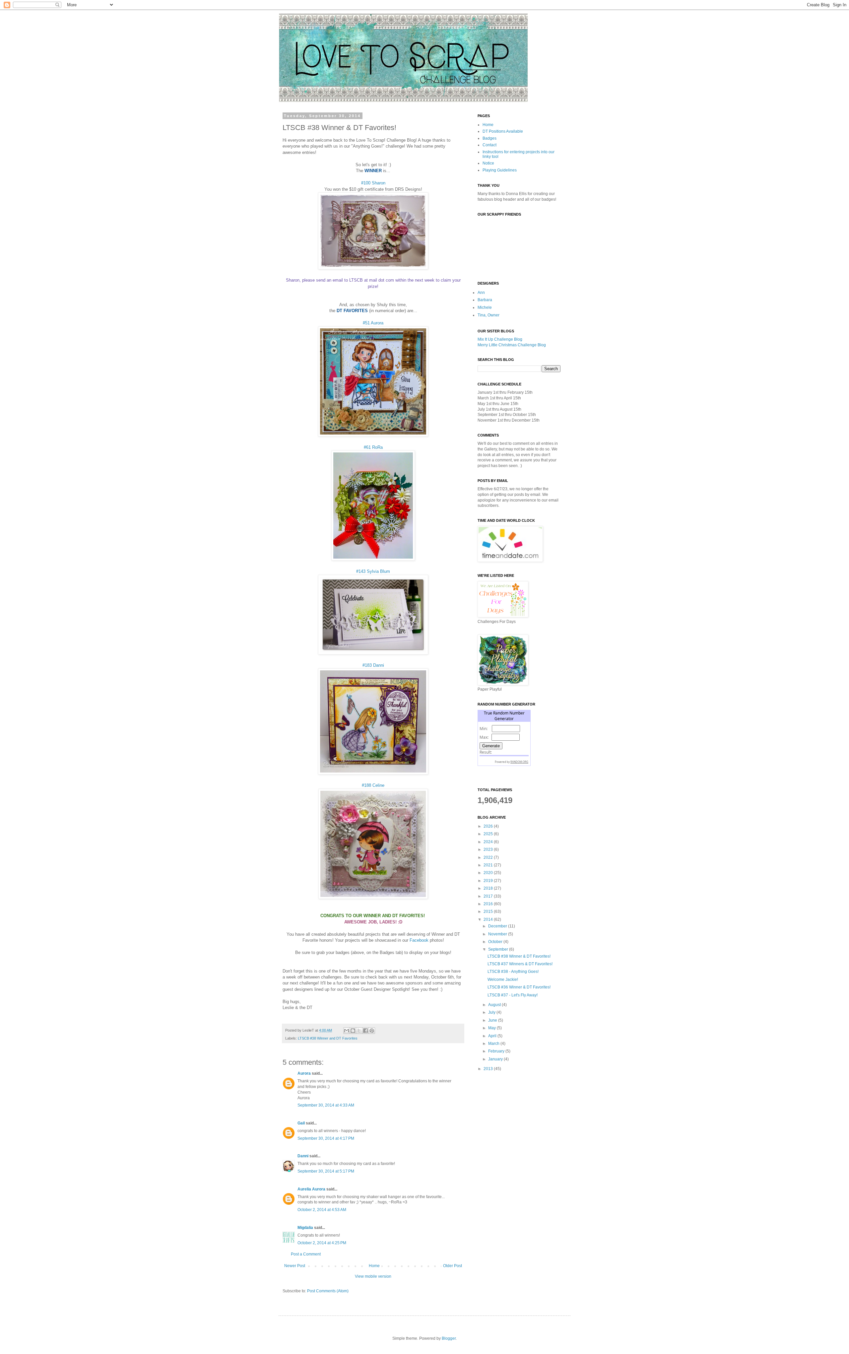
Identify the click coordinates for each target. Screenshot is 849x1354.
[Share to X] (359, 1030)
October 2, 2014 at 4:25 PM (321, 1243)
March (494, 1043)
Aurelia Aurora (311, 1189)
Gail (301, 1123)
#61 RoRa (373, 447)
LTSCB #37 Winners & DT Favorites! (520, 964)
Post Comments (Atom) (328, 1291)
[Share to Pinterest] (371, 1030)
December (498, 926)
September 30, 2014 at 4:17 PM (325, 1138)
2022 (489, 857)
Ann (481, 292)
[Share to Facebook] (365, 1030)
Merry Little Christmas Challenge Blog (512, 345)
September (498, 949)
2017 (489, 896)
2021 (489, 865)
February (496, 1051)
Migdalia (305, 1227)
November (498, 934)
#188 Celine (373, 785)
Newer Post (294, 1265)
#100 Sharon (373, 182)
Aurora (304, 1073)
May (492, 1028)
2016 (489, 904)
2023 (489, 849)
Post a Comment (306, 1254)
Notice (488, 163)
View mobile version (373, 1276)
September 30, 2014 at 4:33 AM (325, 1105)
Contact (489, 145)
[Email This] (346, 1030)
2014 (489, 919)
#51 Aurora (373, 322)
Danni (302, 1156)
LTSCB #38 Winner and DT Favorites (328, 1038)
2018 (489, 888)
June (493, 1020)
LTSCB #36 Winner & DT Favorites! (519, 987)
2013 (489, 1068)
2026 (489, 826)
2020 (489, 872)
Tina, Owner (488, 315)
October (495, 941)
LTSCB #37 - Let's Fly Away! (513, 995)
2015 (489, 911)
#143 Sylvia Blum (373, 571)
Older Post (452, 1265)
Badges (489, 138)
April (492, 1036)
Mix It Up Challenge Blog (500, 339)
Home (374, 1265)
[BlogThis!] (353, 1030)
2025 (489, 834)
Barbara (485, 300)
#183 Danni (373, 665)
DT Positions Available (503, 131)
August (495, 1004)
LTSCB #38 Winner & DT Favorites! (519, 956)
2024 (489, 842)
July (492, 1012)
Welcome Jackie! (503, 979)
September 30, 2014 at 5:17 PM (325, 1171)
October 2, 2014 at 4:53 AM (321, 1209)
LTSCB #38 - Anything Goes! (513, 971)
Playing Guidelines (500, 170)
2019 (489, 880)
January (496, 1059)
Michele (485, 307)
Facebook (419, 940)
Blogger (449, 1338)
